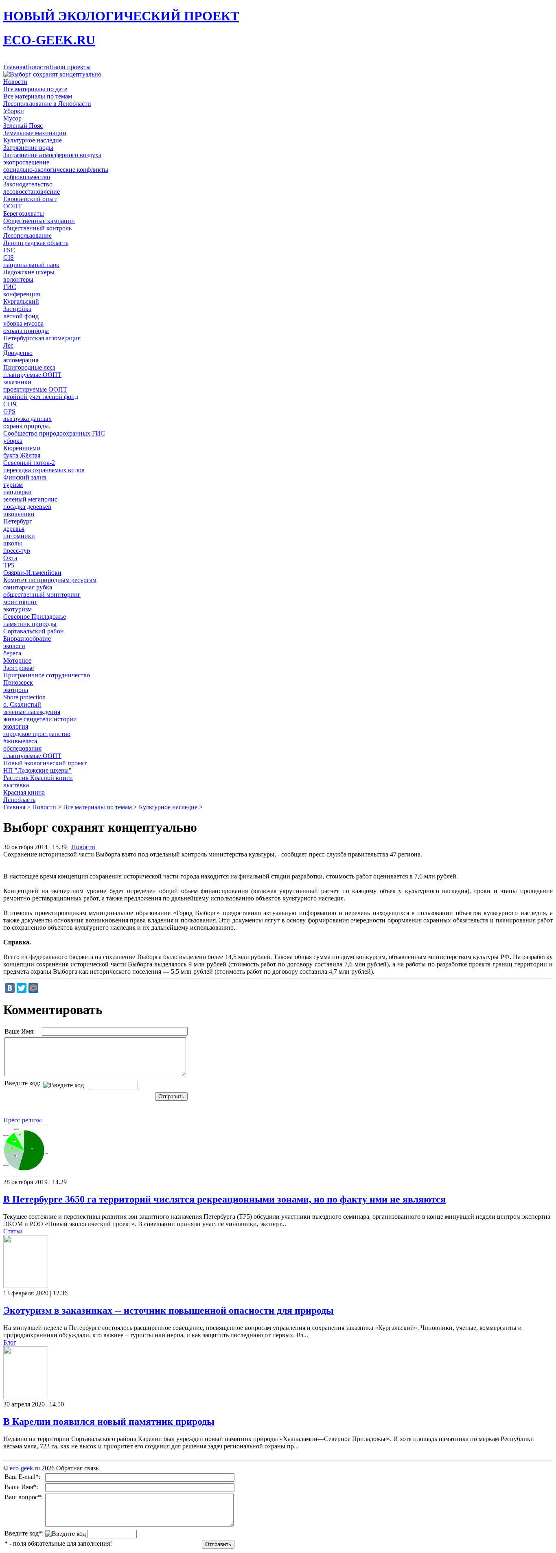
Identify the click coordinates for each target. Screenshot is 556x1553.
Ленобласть (19, 799)
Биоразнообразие (27, 638)
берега (12, 653)
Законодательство (28, 184)
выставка (16, 785)
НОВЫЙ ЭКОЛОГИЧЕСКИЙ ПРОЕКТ (121, 16)
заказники (17, 382)
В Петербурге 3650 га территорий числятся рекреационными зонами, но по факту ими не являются (224, 1199)
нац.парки (17, 491)
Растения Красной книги (38, 777)
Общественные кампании (39, 220)
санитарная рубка (27, 587)
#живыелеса (20, 741)
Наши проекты (70, 67)
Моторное (17, 660)
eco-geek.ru (25, 1468)
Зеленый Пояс (23, 125)
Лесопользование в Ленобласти (47, 103)
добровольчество (26, 176)
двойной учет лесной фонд (40, 396)
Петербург (17, 521)
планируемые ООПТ (32, 374)
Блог (9, 1342)
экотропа (15, 689)
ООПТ (12, 206)
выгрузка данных (27, 418)
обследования (22, 748)
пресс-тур (16, 550)
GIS (8, 257)
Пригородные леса (29, 367)
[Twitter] (21, 988)
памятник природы (30, 623)
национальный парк (31, 264)
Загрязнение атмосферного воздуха (52, 154)
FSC (9, 250)
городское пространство (36, 733)
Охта (10, 557)
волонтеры (18, 279)
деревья (13, 528)
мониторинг (20, 601)
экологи (14, 645)
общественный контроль (37, 228)
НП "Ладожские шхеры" (37, 770)
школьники (19, 513)
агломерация (20, 360)
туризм (13, 484)
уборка (12, 440)
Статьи (13, 1231)
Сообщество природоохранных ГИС (54, 433)
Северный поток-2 (29, 462)
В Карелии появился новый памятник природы (109, 1421)
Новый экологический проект (45, 763)
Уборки (13, 110)
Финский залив (24, 477)
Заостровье (18, 667)
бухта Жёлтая (21, 455)
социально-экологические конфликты (55, 169)
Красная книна (24, 792)
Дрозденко (18, 352)
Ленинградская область (35, 242)
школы (12, 543)
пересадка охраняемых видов (44, 470)
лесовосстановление (31, 191)
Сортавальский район (33, 631)
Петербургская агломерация (42, 338)
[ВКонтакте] (10, 988)
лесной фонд (21, 316)
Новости (37, 67)
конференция (21, 294)
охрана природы (26, 330)
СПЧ (10, 404)
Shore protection (24, 697)
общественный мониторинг (42, 594)
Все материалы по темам (37, 96)
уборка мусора (23, 323)
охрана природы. (26, 426)
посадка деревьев (27, 506)
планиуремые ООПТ (32, 755)
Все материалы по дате (35, 88)
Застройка (17, 308)
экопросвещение (26, 162)
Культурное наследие (32, 140)
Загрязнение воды (28, 147)
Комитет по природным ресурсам (49, 579)
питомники (19, 535)
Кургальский (21, 301)
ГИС (9, 286)
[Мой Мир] (33, 988)
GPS (9, 411)
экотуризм (17, 609)
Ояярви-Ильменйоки (32, 572)
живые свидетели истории (40, 719)
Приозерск (18, 682)
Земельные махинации (34, 132)
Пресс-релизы (22, 1120)
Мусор (12, 118)
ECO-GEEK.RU (49, 40)
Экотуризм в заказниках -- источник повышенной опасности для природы (168, 1310)
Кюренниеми (21, 448)
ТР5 (8, 565)
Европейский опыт (30, 198)
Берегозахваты (23, 213)
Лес (8, 345)
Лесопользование (27, 235)
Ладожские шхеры (29, 272)
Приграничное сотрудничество (46, 675)
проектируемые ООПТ (35, 389)
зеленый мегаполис (30, 499)
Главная (14, 67)
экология (15, 726)
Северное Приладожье (34, 616)
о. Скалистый (22, 704)
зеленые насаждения (31, 711)
